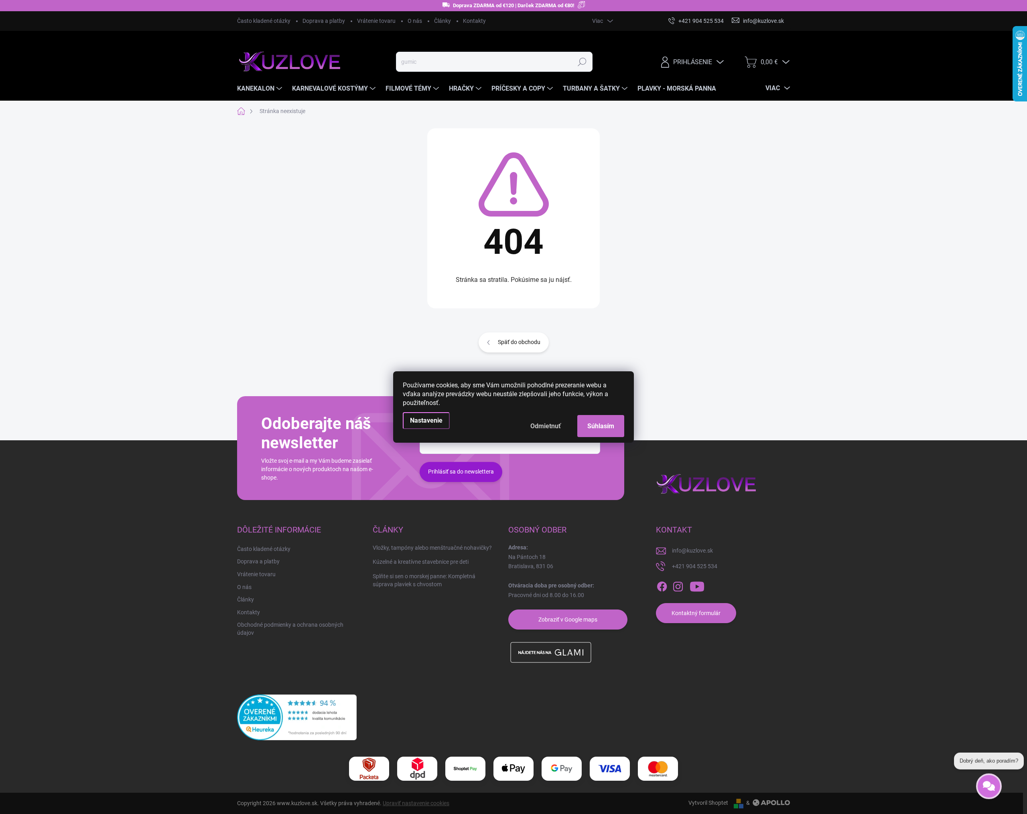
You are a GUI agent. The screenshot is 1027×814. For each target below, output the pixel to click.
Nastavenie (426, 420)
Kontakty (474, 21)
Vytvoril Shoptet (708, 803)
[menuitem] (260, 89)
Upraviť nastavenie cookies (416, 803)
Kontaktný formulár (696, 613)
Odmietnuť (545, 426)
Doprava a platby (323, 21)
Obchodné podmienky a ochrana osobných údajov (290, 629)
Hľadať (582, 62)
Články (442, 21)
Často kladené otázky (263, 21)
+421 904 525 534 (694, 566)
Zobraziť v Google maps (567, 619)
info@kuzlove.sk (692, 550)
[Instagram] (678, 587)
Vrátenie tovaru (376, 21)
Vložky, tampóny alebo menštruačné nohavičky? (432, 548)
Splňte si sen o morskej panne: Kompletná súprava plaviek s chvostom (424, 580)
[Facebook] (662, 587)
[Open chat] (989, 781)
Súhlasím (600, 426)
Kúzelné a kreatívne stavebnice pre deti (421, 562)
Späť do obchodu (519, 342)
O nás (415, 21)
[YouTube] (697, 587)
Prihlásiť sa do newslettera (461, 471)
